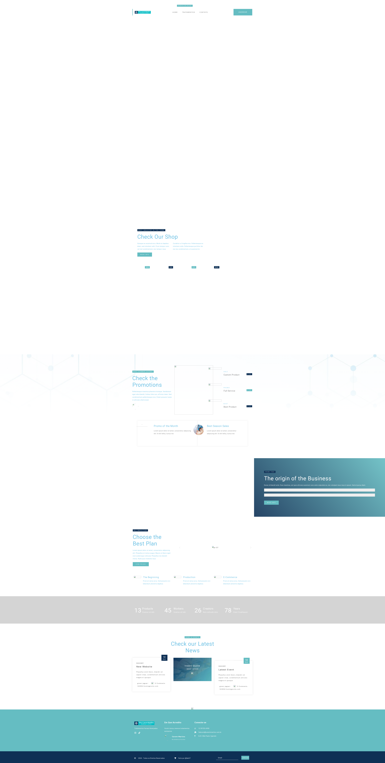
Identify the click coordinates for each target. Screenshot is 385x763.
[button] (179, 547)
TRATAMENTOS (188, 12)
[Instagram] (135, 733)
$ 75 (194, 267)
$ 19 (171, 267)
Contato (204, 12)
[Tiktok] (139, 733)
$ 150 (216, 267)
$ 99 (147, 267)
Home (175, 12)
